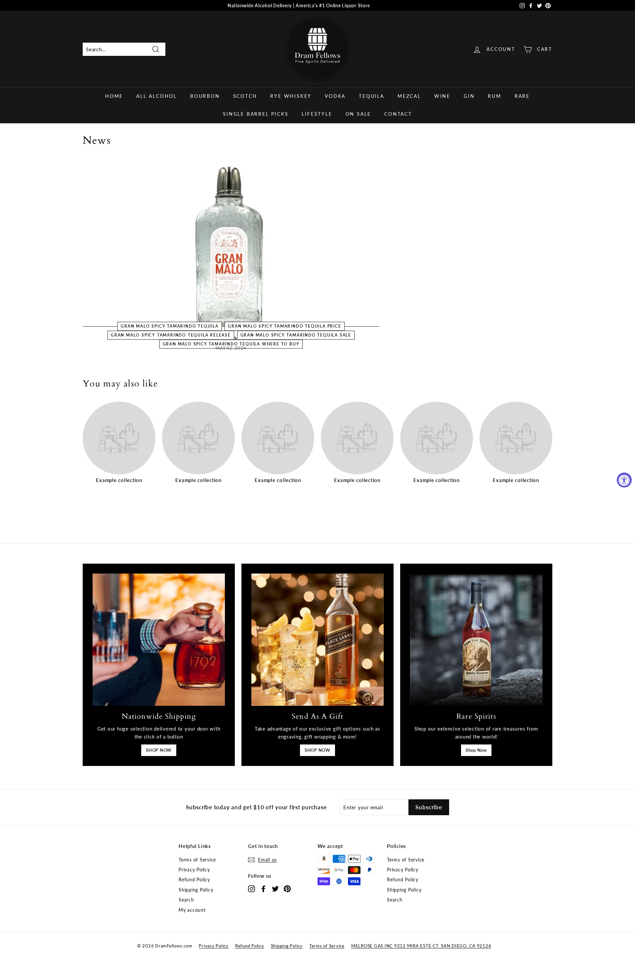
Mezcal (409, 96)
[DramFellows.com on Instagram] (251, 888)
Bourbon (205, 96)
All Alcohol (156, 96)
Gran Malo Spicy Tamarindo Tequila (169, 326)
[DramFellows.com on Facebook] (263, 888)
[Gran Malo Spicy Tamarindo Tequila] (231, 243)
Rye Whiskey (291, 96)
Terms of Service (197, 859)
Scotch (245, 96)
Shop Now (476, 750)
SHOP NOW (159, 750)
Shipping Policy (196, 890)
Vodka (335, 96)
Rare (522, 96)
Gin (469, 96)
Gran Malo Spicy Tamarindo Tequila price (284, 326)
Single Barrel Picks (255, 114)
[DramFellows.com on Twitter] (275, 888)
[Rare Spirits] (476, 640)
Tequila (371, 96)
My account (192, 910)
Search (186, 899)
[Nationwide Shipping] (159, 640)
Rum (494, 96)
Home (114, 96)
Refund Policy (194, 879)
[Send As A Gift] (317, 640)
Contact (398, 114)
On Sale (358, 114)
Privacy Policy (194, 869)
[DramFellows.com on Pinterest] (287, 888)
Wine (442, 96)
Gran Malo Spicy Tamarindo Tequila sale (295, 335)
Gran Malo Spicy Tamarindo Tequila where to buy (231, 344)
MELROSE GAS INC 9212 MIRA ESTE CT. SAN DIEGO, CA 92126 (421, 945)
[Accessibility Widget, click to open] (624, 480)
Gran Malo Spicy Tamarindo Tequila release (171, 335)
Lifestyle (317, 114)
